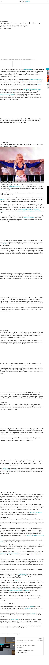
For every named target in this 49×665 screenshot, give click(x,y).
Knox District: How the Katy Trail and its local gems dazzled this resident (25, 641)
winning (27, 590)
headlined (32, 613)
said (16, 580)
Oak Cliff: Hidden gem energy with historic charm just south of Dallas (26, 646)
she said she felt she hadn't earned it (9, 553)
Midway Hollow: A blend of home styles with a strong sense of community (25, 651)
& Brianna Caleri (5, 146)
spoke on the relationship (15, 590)
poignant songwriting (14, 186)
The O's (39, 84)
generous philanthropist (25, 209)
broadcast (27, 608)
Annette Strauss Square (35, 79)
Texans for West (22, 81)
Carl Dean (5, 468)
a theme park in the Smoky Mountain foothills (29, 211)
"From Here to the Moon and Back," (13, 589)
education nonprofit (29, 217)
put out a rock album (36, 554)
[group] (9, 64)
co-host (32, 606)
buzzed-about (14, 619)
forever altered (28, 69)
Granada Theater (13, 91)
